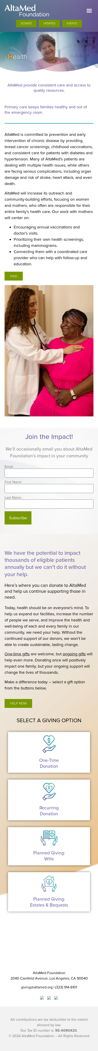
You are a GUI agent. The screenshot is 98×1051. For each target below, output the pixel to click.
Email (9, 467)
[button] (89, 10)
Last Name (13, 497)
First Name (13, 482)
